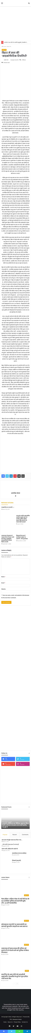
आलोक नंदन (6, 60)
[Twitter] (7, 476)
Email (3, 583)
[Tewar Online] (10, 3)
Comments (25, 834)
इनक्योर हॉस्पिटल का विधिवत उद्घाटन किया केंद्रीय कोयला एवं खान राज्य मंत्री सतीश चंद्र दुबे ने (15, 825)
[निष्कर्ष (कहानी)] (6, 866)
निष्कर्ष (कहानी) (16, 860)
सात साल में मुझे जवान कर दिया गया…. (12, 840)
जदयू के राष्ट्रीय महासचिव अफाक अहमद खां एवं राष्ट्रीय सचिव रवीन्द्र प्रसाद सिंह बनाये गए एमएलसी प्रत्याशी (23, 519)
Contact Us (25, 1022)
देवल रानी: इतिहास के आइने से (10, 849)
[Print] (23, 476)
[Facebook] (3, 476)
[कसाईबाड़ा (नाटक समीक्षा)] (6, 855)
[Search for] (29, 4)
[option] (15, 820)
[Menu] (2, 4)
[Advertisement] (15, 23)
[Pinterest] (15, 476)
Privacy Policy (17, 1022)
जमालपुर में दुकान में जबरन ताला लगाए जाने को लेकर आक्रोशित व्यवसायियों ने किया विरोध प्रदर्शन (7, 539)
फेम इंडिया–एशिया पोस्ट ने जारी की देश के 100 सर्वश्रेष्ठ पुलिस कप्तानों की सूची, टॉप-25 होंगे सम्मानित (15, 901)
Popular (5, 834)
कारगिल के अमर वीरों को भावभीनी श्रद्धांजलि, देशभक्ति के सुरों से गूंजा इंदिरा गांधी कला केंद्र (14, 976)
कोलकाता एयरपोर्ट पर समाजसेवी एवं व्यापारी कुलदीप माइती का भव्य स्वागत (14, 925)
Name (3, 576)
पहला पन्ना (9, 46)
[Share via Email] (19, 476)
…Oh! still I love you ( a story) (10, 844)
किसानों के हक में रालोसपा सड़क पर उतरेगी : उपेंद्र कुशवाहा (22, 537)
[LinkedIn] (11, 476)
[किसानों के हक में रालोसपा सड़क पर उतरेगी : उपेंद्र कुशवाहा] (23, 530)
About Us (10, 1022)
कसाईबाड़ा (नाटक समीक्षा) (19, 853)
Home (4, 46)
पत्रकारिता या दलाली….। (7, 507)
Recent (15, 834)
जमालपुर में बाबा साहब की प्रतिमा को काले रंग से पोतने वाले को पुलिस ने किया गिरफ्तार (15, 950)
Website (3, 589)
